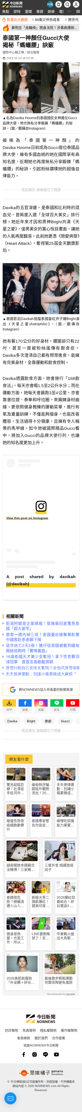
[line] (45, 1054)
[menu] (78, 11)
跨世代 (73, 19)
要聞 (28, 11)
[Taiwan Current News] (50, 4)
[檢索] (67, 4)
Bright (31, 721)
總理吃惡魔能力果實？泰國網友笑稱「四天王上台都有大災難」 (65, 823)
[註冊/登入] (76, 4)
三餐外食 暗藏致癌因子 (59, 867)
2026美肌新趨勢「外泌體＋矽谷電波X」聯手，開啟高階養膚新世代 (22, 981)
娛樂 (51, 11)
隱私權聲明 (48, 1030)
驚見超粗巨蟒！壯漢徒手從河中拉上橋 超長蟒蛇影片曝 (15, 789)
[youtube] (56, 1054)
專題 (39, 11)
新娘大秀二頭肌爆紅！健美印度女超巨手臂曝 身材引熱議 (41, 902)
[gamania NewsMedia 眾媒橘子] (41, 1073)
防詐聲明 (11, 1030)
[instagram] (34, 1054)
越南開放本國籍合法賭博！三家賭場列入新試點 (21, 867)
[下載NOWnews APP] (58, 4)
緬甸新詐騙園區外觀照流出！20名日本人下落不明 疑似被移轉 (41, 789)
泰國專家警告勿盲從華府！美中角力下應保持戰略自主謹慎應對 (40, 823)
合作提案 (58, 1037)
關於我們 (41, 1037)
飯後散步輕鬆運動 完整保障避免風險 (59, 980)
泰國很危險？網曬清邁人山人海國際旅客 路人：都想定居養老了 (15, 902)
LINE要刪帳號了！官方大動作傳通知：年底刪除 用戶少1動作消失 (41, 936)
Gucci (65, 721)
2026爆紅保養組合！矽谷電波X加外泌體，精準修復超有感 (66, 902)
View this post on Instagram (27, 518)
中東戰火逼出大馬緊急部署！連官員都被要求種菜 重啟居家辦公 (65, 936)
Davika (12, 721)
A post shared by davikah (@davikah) (41, 580)
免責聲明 (29, 1030)
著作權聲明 (69, 1030)
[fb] (23, 1054)
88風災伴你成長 (47, 19)
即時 (17, 11)
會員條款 (23, 1037)
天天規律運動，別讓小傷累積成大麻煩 (65, 789)
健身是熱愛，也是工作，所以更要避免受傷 (15, 938)
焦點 (5, 11)
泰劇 (48, 721)
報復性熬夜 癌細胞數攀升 (15, 825)
